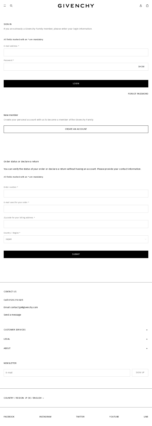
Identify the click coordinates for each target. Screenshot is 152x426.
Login (76, 84)
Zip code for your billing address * (19, 218)
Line (146, 417)
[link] (147, 5)
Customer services (14, 330)
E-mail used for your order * (16, 202)
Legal (7, 339)
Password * (9, 60)
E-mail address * (11, 46)
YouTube (114, 417)
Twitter (80, 417)
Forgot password (138, 94)
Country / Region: (23, 398)
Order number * (11, 187)
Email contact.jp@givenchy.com (21, 307)
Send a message (12, 315)
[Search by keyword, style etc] (11, 5)
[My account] (141, 5)
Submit (76, 254)
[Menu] (4, 5)
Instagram (45, 417)
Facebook (9, 417)
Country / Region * (12, 233)
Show (141, 67)
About (7, 348)
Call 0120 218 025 (13, 300)
